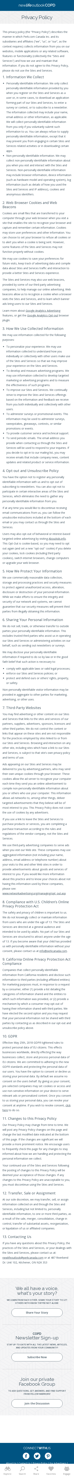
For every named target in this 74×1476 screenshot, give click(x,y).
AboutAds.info (57, 538)
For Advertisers (58, 1463)
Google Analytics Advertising (43, 310)
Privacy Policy (40, 1463)
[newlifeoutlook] (37, 5)
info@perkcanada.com (53, 951)
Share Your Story (37, 1312)
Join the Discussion (37, 1403)
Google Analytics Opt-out (42, 315)
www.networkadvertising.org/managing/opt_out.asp (34, 893)
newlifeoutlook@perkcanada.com (22, 1257)
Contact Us (24, 1463)
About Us (11, 1463)
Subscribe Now (37, 1357)
